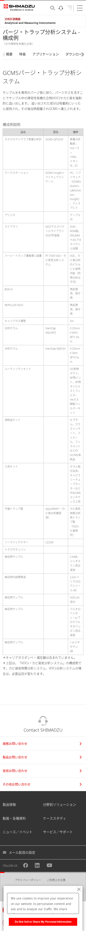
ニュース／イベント (17, 832)
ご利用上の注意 (56, 880)
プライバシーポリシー (28, 880)
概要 (9, 54)
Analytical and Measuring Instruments (30, 23)
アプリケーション (45, 54)
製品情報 (9, 804)
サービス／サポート (58, 832)
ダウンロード (75, 54)
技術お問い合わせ (15, 771)
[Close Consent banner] (78, 889)
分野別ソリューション (59, 804)
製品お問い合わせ (15, 757)
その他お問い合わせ (16, 784)
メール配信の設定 (22, 852)
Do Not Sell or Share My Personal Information (43, 921)
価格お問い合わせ (15, 743)
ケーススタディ (54, 818)
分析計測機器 (13, 19)
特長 (22, 54)
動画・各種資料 (14, 818)
